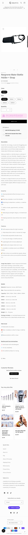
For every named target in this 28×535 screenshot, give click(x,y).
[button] (3, 2)
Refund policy (6, 465)
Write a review (14, 373)
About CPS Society (7, 459)
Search (4, 449)
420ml (4, 99)
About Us (5, 452)
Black (4, 92)
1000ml (5, 103)
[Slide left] (10, 70)
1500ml (13, 103)
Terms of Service (7, 472)
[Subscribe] (21, 502)
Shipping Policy (6, 462)
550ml (11, 99)
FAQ (4, 455)
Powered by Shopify (18, 533)
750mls (19, 99)
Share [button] (4, 358)
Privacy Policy (6, 469)
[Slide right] (17, 70)
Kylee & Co (12, 533)
